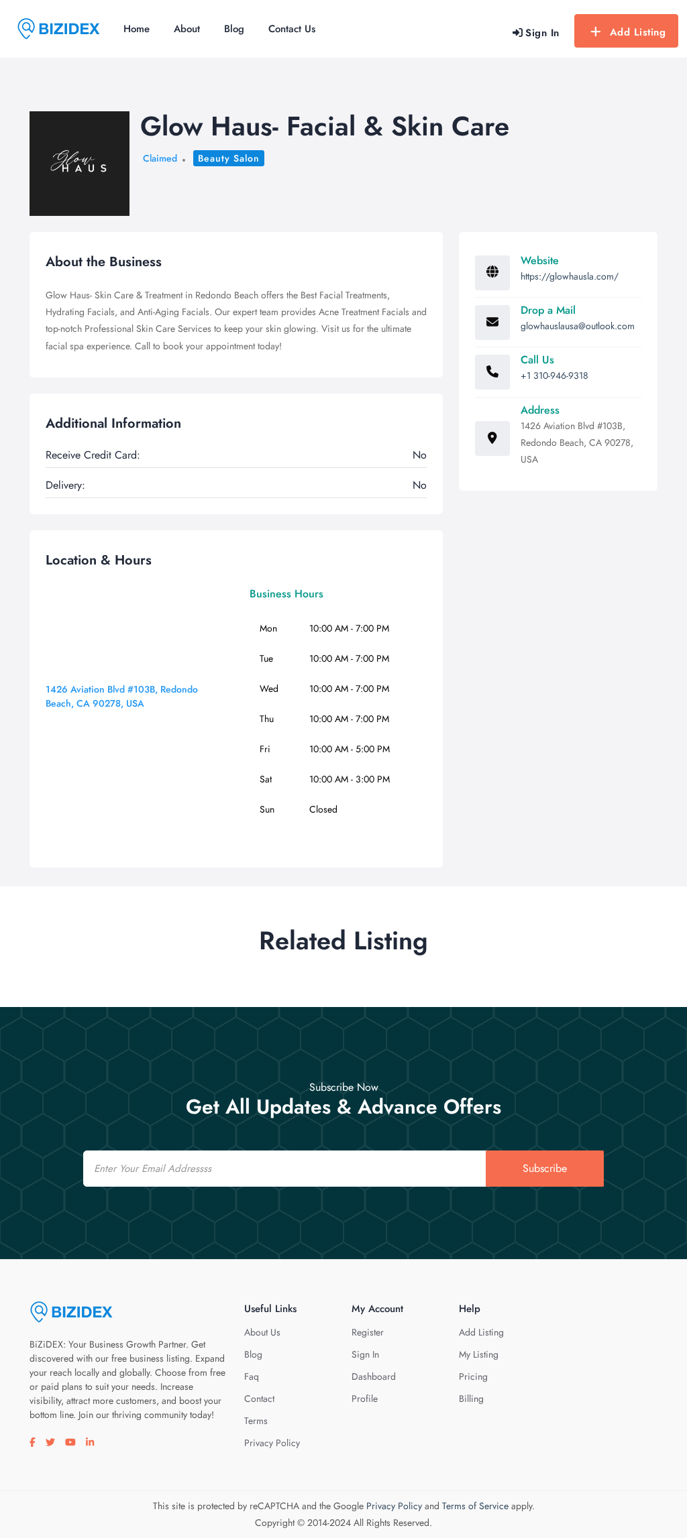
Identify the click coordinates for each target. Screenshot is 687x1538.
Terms (256, 1420)
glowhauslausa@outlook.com (578, 326)
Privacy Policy (272, 1443)
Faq (251, 1376)
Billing (471, 1398)
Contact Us (291, 28)
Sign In (365, 1354)
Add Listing (638, 32)
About (187, 28)
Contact (259, 1398)
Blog (234, 28)
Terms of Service (475, 1506)
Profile (365, 1398)
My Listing (478, 1354)
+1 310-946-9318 (554, 375)
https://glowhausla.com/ (570, 276)
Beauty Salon (229, 158)
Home (136, 28)
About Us (262, 1332)
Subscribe (545, 1168)
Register (368, 1332)
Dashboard (374, 1376)
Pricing (473, 1376)
